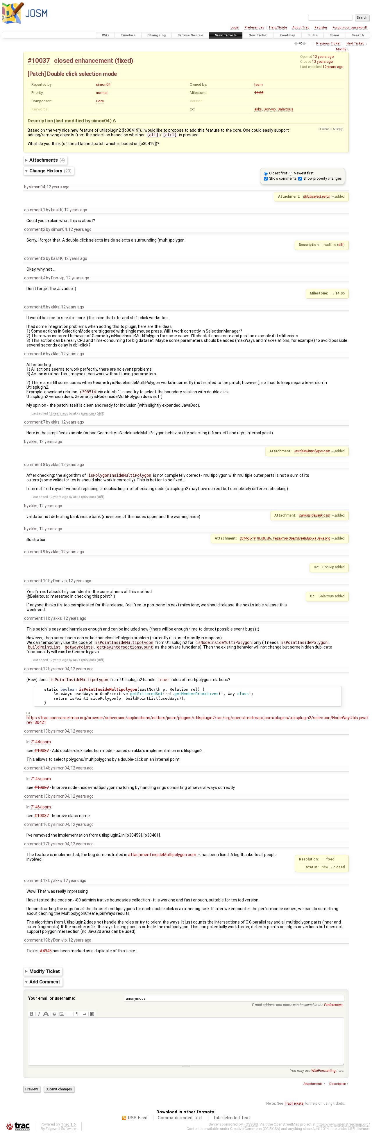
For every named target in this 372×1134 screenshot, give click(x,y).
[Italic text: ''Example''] (39, 1014)
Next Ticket (355, 43)
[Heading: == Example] (47, 1014)
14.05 (258, 92)
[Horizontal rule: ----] (69, 1014)
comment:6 (34, 353)
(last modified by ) (83, 121)
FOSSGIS (251, 1124)
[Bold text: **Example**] (31, 1014)
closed (63, 60)
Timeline (128, 35)
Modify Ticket (44, 971)
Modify (341, 49)
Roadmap (288, 35)
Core (100, 101)
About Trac (301, 27)
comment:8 (34, 464)
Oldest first (278, 173)
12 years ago (323, 57)
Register (320, 27)
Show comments (283, 178)
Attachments (47, 160)
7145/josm (41, 778)
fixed (124, 60)
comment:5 (34, 307)
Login (234, 27)
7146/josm (41, 807)
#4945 (46, 951)
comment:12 (35, 669)
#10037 (39, 60)
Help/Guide (278, 27)
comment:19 (35, 940)
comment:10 (35, 580)
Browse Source (190, 35)
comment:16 (35, 824)
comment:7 (34, 422)
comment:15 (35, 796)
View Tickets (226, 35)
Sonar (335, 35)
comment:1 (34, 210)
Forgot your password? (350, 27)
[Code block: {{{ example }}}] (62, 1014)
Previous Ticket (328, 43)
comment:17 (35, 844)
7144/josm (41, 742)
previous (88, 413)
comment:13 (35, 731)
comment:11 (35, 618)
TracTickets (294, 1103)
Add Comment (44, 982)
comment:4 (34, 278)
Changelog (156, 35)
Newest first (304, 173)
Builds (312, 35)
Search (358, 35)
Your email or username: (51, 998)
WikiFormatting (323, 1070)
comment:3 (34, 258)
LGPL (352, 1128)
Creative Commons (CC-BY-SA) (255, 1128)
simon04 (103, 84)
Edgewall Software (61, 1128)
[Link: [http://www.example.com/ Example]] (54, 1014)
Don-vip (270, 109)
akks (258, 109)
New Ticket (258, 35)
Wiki (105, 35)
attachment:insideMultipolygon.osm (162, 854)
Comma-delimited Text (180, 1117)
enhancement (94, 60)
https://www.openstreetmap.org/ (343, 1124)
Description (337, 1084)
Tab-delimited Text (231, 1117)
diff (341, 245)
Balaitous (285, 109)
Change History (50, 171)
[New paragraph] (77, 1014)
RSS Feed (137, 1117)
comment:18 (35, 880)
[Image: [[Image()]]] (92, 1014)
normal (102, 92)
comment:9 (34, 551)
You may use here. (317, 1070)
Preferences (254, 27)
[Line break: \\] (84, 1014)
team (258, 84)
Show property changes (322, 178)
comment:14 (35, 768)
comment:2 (34, 229)
